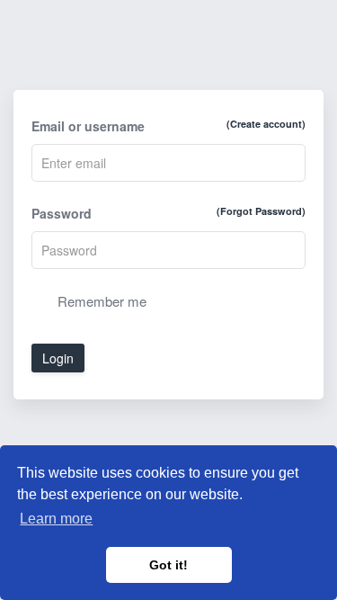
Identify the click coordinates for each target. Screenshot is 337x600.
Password (168, 213)
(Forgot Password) (261, 211)
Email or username (168, 126)
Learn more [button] (56, 518)
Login (58, 358)
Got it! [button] (168, 565)
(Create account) (266, 123)
